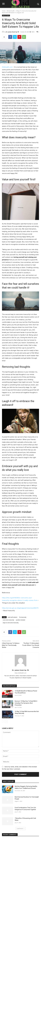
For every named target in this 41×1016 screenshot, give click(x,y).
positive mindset (20, 620)
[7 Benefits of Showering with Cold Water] (7, 821)
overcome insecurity (8, 620)
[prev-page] (3, 721)
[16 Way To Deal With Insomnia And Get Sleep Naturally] (7, 714)
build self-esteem (12, 617)
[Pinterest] (19, 37)
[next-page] (6, 721)
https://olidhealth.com (20, 673)
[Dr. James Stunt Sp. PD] (3, 32)
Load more (20, 828)
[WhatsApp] (24, 37)
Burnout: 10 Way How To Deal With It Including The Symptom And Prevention (26, 703)
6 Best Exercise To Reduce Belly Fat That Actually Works (10, 645)
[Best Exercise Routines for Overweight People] (7, 800)
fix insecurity (22, 617)
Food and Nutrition (5, 696)
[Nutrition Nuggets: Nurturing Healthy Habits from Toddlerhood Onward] (7, 789)
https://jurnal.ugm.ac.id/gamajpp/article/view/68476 (20, 608)
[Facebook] (10, 37)
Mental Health (11, 11)
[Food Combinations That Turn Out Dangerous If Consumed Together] (7, 810)
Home (3, 11)
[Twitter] (15, 37)
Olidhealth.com (7, 67)
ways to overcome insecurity (11, 622)
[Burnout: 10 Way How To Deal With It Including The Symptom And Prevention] (7, 704)
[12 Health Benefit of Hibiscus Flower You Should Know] (7, 694)
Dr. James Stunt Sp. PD (12, 32)
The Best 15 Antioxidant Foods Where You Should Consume (30, 645)
